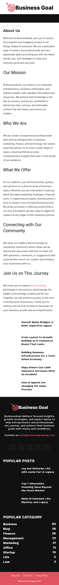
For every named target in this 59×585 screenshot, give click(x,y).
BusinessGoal (38, 285)
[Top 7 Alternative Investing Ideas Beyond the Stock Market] (11, 487)
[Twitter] (29, 447)
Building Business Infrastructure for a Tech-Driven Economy (38, 356)
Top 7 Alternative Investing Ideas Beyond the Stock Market (36, 487)
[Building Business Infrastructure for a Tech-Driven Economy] (11, 356)
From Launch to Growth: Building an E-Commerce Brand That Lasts (37, 341)
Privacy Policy (42, 575)
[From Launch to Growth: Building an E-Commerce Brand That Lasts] (11, 341)
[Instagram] (21, 447)
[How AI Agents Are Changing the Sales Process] (11, 386)
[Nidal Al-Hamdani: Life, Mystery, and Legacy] (11, 502)
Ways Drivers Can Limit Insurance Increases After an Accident (38, 371)
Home (6, 26)
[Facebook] (12, 447)
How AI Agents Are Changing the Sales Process (33, 386)
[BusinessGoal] (29, 7)
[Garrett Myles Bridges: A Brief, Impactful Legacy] (11, 325)
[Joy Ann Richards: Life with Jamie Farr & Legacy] (11, 472)
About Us (15, 575)
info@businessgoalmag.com (37, 435)
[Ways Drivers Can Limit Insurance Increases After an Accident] (11, 371)
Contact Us (28, 575)
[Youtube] (46, 447)
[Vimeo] (38, 447)
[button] (5, 18)
